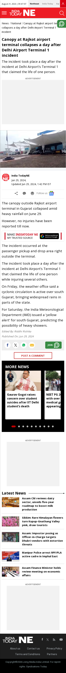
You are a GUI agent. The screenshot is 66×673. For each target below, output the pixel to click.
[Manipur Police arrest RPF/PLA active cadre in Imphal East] (10, 556)
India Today (47, 4)
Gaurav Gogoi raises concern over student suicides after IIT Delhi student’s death (23, 400)
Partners (52, 654)
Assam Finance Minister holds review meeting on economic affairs (41, 571)
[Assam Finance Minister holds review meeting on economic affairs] (10, 572)
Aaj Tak (59, 4)
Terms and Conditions (27, 654)
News (5, 23)
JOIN (50, 345)
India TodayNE (20, 175)
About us (15, 648)
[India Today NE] (23, 13)
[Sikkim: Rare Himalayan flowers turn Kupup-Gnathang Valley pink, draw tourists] (10, 521)
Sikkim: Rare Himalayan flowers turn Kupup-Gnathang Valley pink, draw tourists (42, 521)
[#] (24, 345)
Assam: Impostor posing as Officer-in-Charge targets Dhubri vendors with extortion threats (42, 538)
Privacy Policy (54, 648)
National (16, 23)
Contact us (33, 648)
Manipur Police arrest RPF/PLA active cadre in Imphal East (42, 554)
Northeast (34, 4)
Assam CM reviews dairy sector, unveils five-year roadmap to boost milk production (38, 503)
